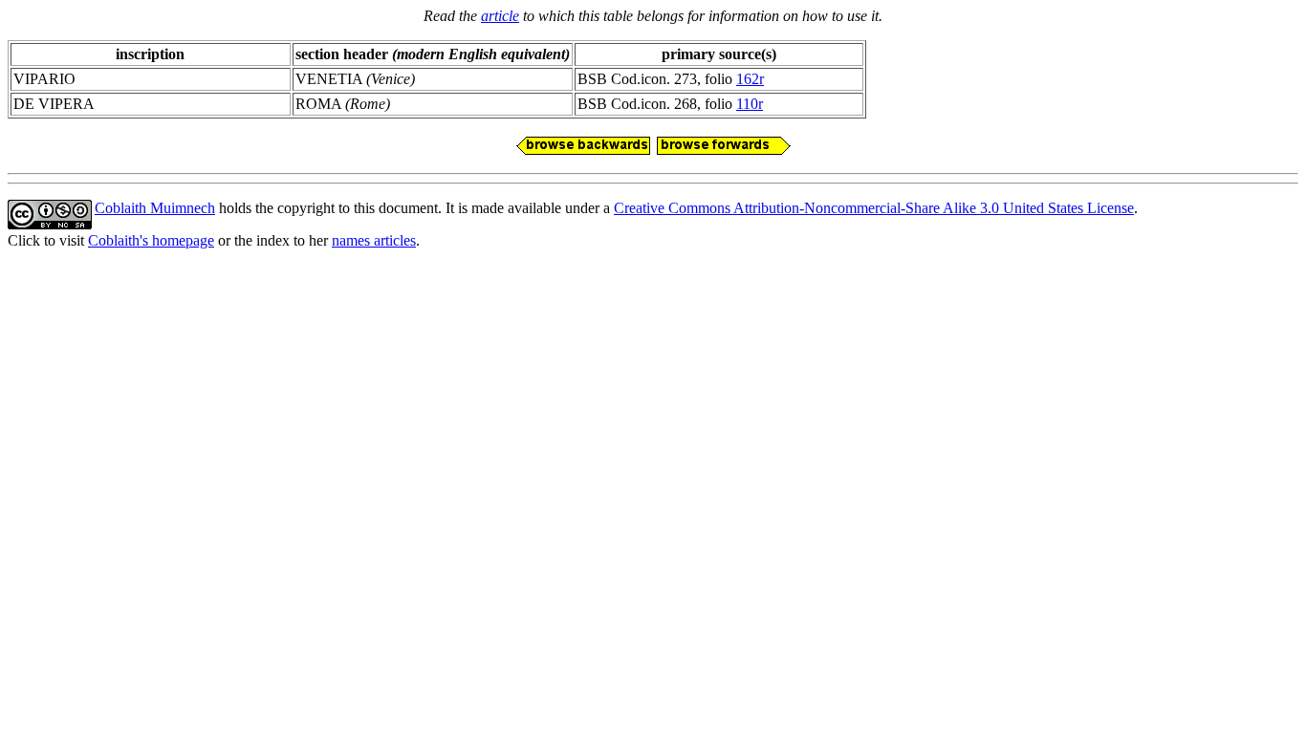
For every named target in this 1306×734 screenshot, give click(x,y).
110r (749, 104)
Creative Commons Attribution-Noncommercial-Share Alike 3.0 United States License (874, 208)
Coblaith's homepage (151, 240)
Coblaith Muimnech (155, 208)
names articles (374, 240)
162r (750, 79)
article (500, 16)
